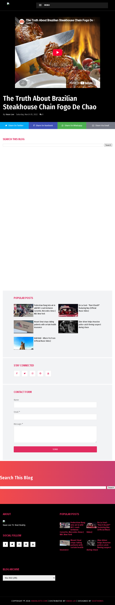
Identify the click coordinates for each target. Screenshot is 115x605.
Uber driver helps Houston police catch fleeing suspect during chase (90, 325)
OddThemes (98, 601)
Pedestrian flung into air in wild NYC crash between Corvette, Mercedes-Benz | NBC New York (45, 309)
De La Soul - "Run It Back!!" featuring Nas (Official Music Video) (89, 308)
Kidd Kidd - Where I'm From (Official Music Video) (44, 339)
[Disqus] (57, 226)
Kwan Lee (10, 114)
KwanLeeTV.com (39, 601)
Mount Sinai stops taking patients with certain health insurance (45, 325)
